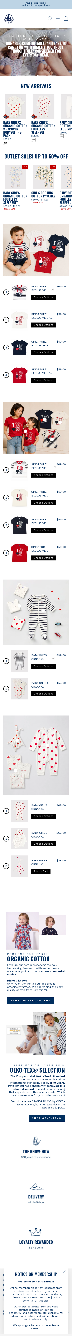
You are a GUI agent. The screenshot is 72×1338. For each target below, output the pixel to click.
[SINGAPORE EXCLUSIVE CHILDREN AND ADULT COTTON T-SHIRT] (19, 470)
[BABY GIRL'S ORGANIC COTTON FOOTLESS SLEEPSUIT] (19, 811)
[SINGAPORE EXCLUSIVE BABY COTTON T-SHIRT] (19, 292)
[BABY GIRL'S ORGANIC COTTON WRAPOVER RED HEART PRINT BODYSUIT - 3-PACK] (19, 839)
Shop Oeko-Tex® (46, 1118)
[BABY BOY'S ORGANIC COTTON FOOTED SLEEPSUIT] (19, 661)
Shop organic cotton (31, 1000)
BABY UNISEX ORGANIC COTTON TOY (40, 864)
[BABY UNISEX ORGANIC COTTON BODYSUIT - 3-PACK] (19, 688)
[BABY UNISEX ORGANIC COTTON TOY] (19, 866)
